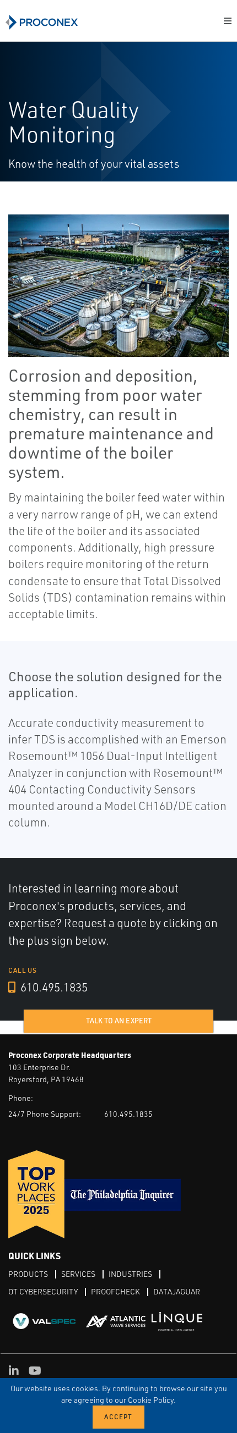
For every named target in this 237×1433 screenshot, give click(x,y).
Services (78, 1273)
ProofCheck (115, 1291)
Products (28, 1273)
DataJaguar (176, 1291)
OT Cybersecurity (43, 1291)
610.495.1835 (53, 987)
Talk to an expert (119, 1020)
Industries (130, 1273)
